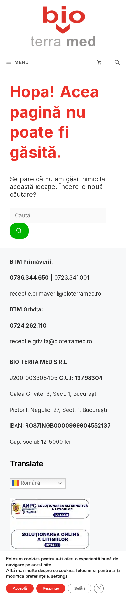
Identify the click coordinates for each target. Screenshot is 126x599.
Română (29, 483)
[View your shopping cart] (99, 62)
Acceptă (20, 588)
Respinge (51, 588)
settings (59, 576)
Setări (79, 588)
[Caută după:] (58, 215)
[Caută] (19, 231)
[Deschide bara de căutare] (117, 62)
